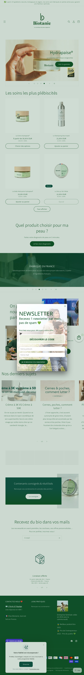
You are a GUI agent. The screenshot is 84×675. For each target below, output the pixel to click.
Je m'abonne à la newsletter (33, 362)
